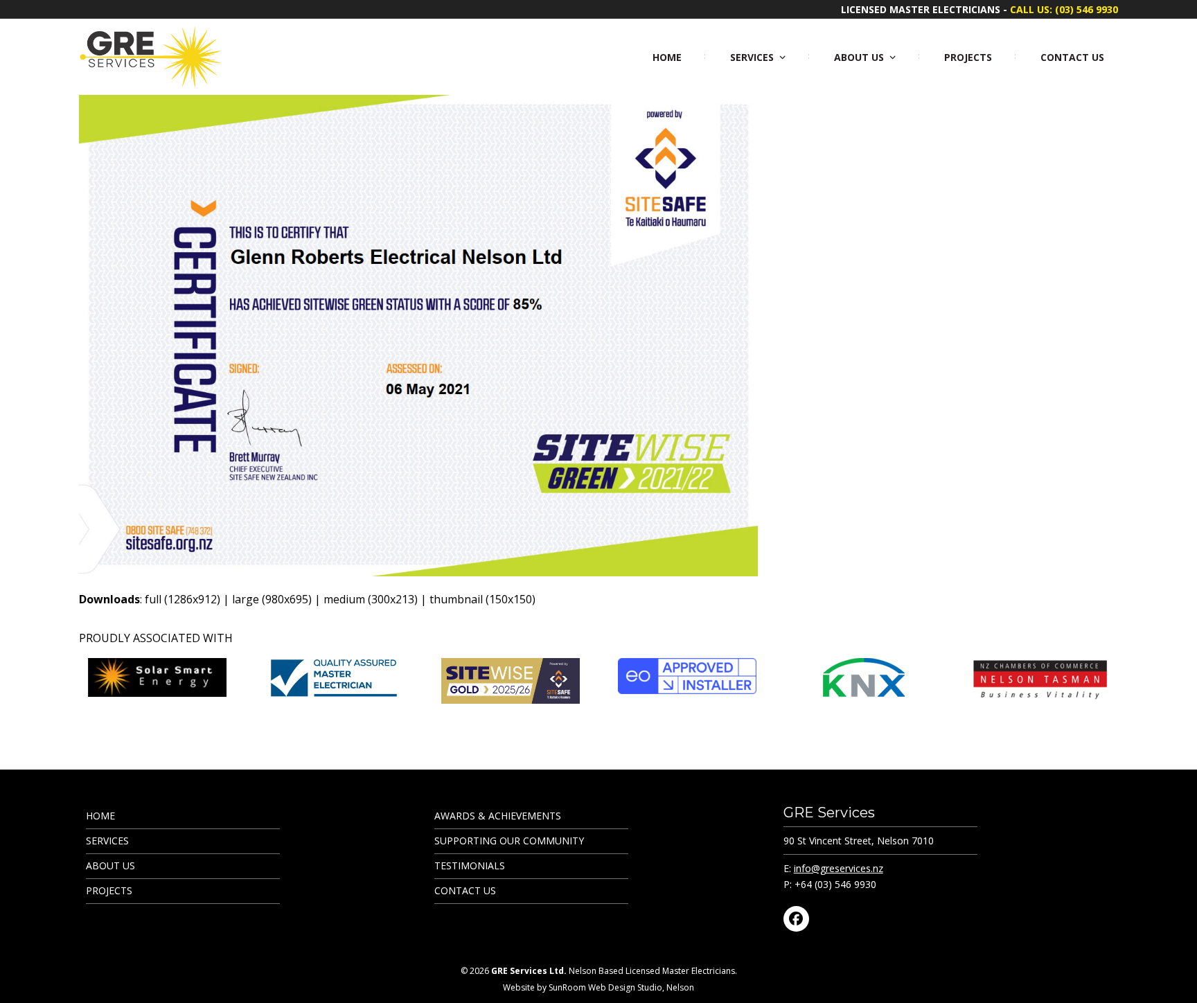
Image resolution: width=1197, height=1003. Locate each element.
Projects (109, 890)
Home (100, 815)
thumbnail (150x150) (482, 599)
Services (107, 840)
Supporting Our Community (509, 840)
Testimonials (469, 865)
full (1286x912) (182, 599)
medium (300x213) (370, 599)
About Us (110, 865)
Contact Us (465, 890)
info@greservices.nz (838, 868)
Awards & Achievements (497, 815)
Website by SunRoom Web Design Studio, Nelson (598, 987)
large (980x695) (272, 599)
